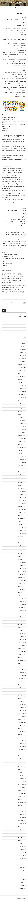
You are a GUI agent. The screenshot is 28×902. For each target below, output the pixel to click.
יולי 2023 (24, 456)
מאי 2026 (24, 355)
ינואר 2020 (23, 580)
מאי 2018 (24, 639)
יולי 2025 (24, 385)
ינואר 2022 (23, 509)
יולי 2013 (24, 811)
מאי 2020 (24, 568)
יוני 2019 (24, 601)
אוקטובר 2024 (22, 411)
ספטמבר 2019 (22, 592)
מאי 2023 (24, 462)
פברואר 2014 (23, 790)
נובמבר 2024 (23, 409)
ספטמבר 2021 (22, 521)
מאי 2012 (24, 852)
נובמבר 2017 (23, 657)
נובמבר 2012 (23, 835)
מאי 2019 (24, 604)
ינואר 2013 (23, 829)
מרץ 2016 (23, 716)
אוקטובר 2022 (22, 482)
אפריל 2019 (23, 607)
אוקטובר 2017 (22, 660)
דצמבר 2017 (23, 654)
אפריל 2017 (23, 678)
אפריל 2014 (23, 784)
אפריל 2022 (23, 500)
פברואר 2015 (23, 755)
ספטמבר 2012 (22, 840)
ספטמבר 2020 (22, 556)
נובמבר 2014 (23, 764)
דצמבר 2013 (23, 796)
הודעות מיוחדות (22, 867)
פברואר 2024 (23, 435)
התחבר (24, 879)
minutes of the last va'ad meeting (14, 202)
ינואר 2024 (23, 438)
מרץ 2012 (23, 858)
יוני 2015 (24, 743)
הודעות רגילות (23, 870)
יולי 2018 (24, 633)
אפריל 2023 (23, 465)
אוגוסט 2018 (23, 630)
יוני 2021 (24, 530)
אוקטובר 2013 (22, 802)
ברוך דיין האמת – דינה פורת (19, 323)
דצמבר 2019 (23, 583)
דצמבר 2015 (23, 725)
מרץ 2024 (23, 432)
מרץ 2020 (23, 574)
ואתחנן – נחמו (22, 337)
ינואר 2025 (23, 403)
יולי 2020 (24, 562)
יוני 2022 (24, 494)
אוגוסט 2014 (23, 772)
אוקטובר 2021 (22, 518)
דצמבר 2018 (23, 619)
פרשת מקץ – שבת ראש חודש (16, 19)
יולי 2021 (24, 527)
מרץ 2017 (23, 681)
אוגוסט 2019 (23, 595)
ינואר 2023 (23, 474)
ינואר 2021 (23, 545)
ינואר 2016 (23, 722)
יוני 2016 (24, 707)
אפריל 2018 (23, 642)
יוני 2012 (24, 849)
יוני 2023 (24, 459)
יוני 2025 (24, 388)
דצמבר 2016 (23, 690)
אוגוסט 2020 (23, 559)
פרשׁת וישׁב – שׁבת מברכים (17, 210)
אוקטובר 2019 (22, 589)
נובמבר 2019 (23, 586)
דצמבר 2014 (23, 761)
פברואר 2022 (23, 506)
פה (20, 32)
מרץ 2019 (23, 610)
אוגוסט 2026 (23, 346)
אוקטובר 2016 (22, 696)
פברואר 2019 (23, 613)
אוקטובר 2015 (22, 731)
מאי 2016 (24, 710)
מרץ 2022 (23, 503)
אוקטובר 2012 (22, 837)
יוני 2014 (24, 778)
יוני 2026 (24, 352)
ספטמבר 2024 (22, 414)
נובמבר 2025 (23, 373)
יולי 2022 (24, 491)
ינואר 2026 (23, 367)
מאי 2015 (24, 746)
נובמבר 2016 (23, 693)
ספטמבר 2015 (22, 734)
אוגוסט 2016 (23, 701)
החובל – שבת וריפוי (7, 92)
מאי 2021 (24, 533)
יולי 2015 (24, 740)
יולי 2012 (24, 846)
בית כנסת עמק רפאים (17, 2)
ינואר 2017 (23, 687)
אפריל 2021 (23, 536)
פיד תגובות (23, 885)
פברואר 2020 (23, 577)
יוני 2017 (24, 672)
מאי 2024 (24, 426)
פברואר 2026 (23, 364)
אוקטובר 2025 (22, 376)
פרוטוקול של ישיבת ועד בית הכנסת (16, 96)
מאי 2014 (24, 781)
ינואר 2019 (23, 616)
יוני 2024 (24, 423)
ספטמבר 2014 (22, 769)
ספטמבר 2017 (22, 663)
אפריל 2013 (23, 820)
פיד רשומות (23, 882)
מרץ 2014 (23, 787)
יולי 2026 (24, 349)
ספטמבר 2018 (22, 627)
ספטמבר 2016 (22, 698)
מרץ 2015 (23, 752)
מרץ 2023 (23, 468)
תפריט (13, 7)
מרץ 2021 (23, 539)
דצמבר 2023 (23, 441)
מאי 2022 (24, 497)
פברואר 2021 (23, 542)
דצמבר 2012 (23, 832)
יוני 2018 (24, 636)
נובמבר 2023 (23, 444)
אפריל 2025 (23, 394)
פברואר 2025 (23, 400)
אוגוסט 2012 (23, 843)
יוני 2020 (24, 565)
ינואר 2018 (23, 651)
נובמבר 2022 (23, 480)
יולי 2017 (24, 669)
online (3, 201)
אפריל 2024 (23, 429)
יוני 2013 (24, 814)
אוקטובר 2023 (22, 447)
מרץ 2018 (23, 645)
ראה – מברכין (23, 331)
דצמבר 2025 (23, 370)
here (11, 128)
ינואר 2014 (23, 793)
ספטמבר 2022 (22, 485)
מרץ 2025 (23, 397)
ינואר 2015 (23, 758)
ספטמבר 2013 (22, 805)
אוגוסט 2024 (23, 417)
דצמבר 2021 (23, 512)
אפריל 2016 (23, 713)
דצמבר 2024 (23, 406)
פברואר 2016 (23, 719)
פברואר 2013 (23, 826)
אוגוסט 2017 (23, 666)
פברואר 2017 (23, 684)
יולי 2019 (24, 598)
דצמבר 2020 (23, 548)
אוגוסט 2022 (23, 488)
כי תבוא (24, 320)
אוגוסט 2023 (23, 453)
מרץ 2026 (23, 361)
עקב (25, 334)
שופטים (24, 328)
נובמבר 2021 (23, 515)
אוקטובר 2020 (22, 553)
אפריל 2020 (23, 571)
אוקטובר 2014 (22, 766)
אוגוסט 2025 (23, 382)
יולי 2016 (24, 704)
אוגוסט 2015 (23, 737)
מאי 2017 (24, 675)
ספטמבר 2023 (22, 450)
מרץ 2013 (23, 823)
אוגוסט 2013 (23, 808)
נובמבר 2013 (23, 799)
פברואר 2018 (23, 648)
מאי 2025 (24, 391)
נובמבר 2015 (23, 728)
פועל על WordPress (21, 898)
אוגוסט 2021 (23, 524)
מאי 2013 (24, 817)
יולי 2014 (24, 775)
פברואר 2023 (23, 471)
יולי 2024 (24, 420)
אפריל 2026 (23, 358)
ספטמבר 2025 (22, 379)
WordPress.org (22, 888)
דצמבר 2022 (23, 477)
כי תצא (24, 326)
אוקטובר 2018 (22, 624)
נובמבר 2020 (23, 551)
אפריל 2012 (23, 855)
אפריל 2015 (23, 749)
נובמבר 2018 (23, 622)
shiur (6, 201)
